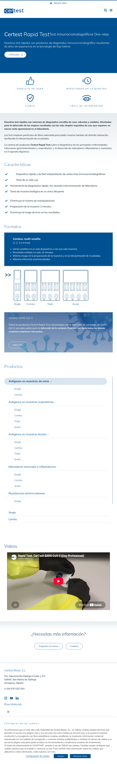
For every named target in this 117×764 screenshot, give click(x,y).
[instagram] (5, 698)
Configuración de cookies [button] (38, 756)
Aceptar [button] (60, 756)
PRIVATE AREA (60, 3)
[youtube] (11, 698)
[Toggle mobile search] (105, 10)
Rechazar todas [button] (80, 756)
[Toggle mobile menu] (111, 10)
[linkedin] (17, 698)
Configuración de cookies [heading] (21, 723)
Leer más (51, 751)
